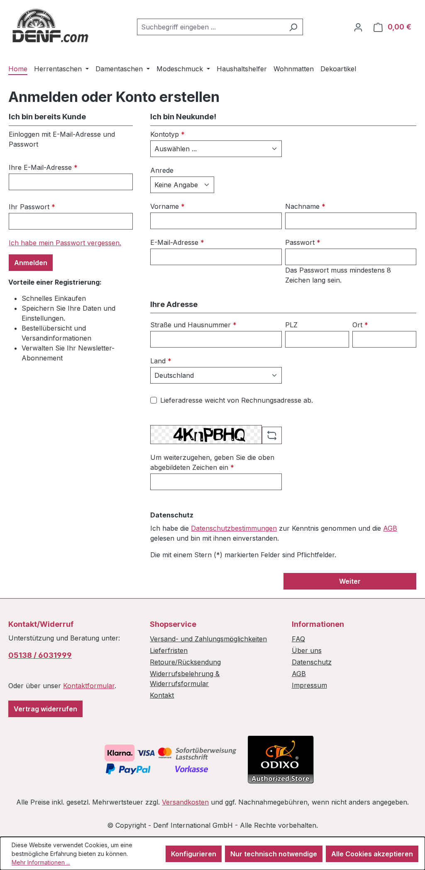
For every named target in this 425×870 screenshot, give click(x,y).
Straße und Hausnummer (193, 325)
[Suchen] (293, 27)
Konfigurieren (193, 854)
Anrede (161, 170)
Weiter (350, 581)
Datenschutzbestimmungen (234, 528)
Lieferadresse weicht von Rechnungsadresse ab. (236, 400)
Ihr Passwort (32, 207)
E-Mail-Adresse (177, 242)
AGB (390, 528)
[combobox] (210, 27)
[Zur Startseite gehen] (49, 25)
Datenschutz (312, 662)
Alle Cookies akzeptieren (372, 854)
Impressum (309, 685)
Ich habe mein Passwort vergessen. (65, 243)
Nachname (305, 206)
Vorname (167, 206)
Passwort (302, 242)
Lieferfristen (169, 650)
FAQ (298, 639)
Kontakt (162, 695)
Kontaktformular (89, 686)
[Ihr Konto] (358, 27)
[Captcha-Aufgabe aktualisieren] (272, 435)
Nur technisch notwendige (273, 854)
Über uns (307, 650)
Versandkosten (185, 802)
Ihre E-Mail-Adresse (43, 167)
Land (160, 361)
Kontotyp (167, 134)
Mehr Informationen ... (41, 862)
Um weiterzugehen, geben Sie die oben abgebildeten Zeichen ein (212, 462)
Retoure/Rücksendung (185, 662)
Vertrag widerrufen (45, 709)
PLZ (291, 325)
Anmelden (30, 263)
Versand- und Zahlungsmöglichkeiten (208, 639)
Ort (360, 325)
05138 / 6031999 (40, 655)
